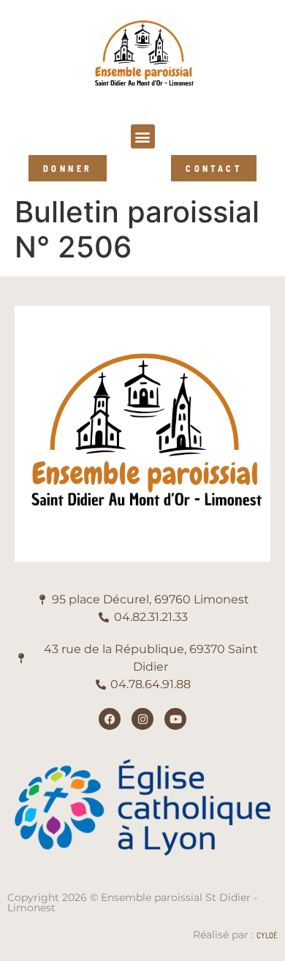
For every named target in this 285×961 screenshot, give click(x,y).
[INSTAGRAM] (142, 719)
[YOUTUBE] (175, 719)
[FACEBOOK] (110, 719)
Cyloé (267, 935)
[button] (143, 136)
